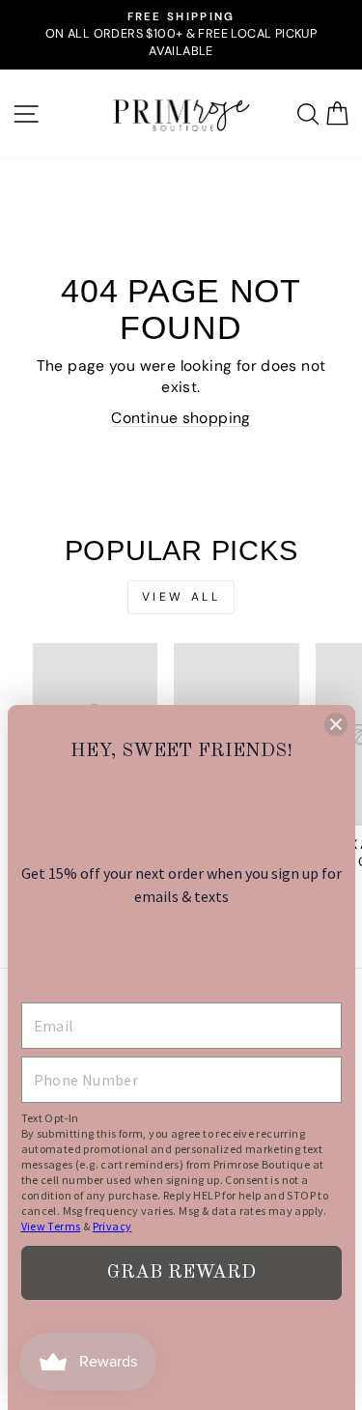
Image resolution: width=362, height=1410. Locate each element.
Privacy (112, 1226)
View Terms (51, 1226)
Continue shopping (181, 418)
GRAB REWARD (181, 1273)
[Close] (336, 724)
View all (181, 597)
